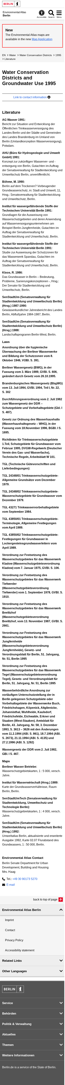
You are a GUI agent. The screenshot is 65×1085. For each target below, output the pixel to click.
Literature (10, 58)
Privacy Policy (14, 940)
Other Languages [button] (14, 971)
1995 (58, 55)
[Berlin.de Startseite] (11, 4)
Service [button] (7, 1003)
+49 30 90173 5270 (24, 878)
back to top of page (45, 899)
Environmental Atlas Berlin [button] (21, 910)
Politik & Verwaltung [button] (16, 1024)
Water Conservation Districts (36, 55)
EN (4, 55)
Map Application (42, 39)
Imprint (9, 920)
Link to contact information (30, 97)
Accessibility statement (19, 950)
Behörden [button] (9, 1013)
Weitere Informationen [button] (18, 1055)
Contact (10, 930)
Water (12, 55)
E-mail (10, 885)
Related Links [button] (12, 960)
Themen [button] (8, 1045)
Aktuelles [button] (9, 1034)
